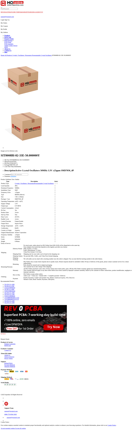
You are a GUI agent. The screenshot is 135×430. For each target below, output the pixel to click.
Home (2, 55)
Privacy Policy (8, 358)
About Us (7, 355)
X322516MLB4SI (9, 291)
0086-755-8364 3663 (10, 414)
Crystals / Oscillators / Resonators (22, 55)
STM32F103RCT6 (12, 12)
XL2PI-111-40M (9, 289)
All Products (8, 55)
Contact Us (7, 350)
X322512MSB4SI (9, 296)
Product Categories (9, 344)
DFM (6, 47)
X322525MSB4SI (9, 288)
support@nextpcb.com (7, 16)
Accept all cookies (20, 428)
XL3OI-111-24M (9, 301)
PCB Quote (7, 42)
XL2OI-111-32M (9, 302)
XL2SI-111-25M (9, 286)
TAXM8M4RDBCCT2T (11, 297)
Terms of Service (9, 357)
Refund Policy (8, 363)
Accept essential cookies (8, 428)
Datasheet (13, 176)
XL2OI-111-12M (9, 294)
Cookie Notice (112, 425)
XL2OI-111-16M (9, 284)
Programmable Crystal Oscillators (42, 55)
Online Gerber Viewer (10, 45)
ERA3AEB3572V (37, 12)
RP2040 (20, 12)
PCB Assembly (8, 44)
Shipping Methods (9, 366)
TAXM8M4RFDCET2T (11, 299)
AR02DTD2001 (27, 12)
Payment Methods (9, 365)
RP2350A (4, 12)
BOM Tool (7, 345)
